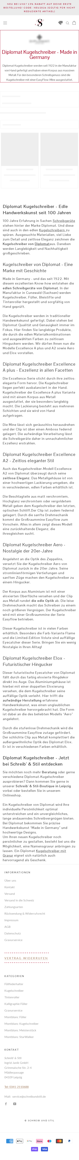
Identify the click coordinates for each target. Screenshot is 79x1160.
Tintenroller (11, 997)
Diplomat (42, 244)
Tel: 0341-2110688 (16, 1086)
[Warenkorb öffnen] (74, 23)
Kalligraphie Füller (16, 1003)
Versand (9, 893)
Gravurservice (13, 940)
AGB (7, 926)
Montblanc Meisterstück (20, 1030)
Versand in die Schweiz (19, 900)
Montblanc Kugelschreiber (21, 1023)
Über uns (10, 880)
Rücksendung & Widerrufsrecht (24, 913)
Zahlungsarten (13, 907)
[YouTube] (14, 1103)
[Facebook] (5, 1103)
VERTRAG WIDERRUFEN (26, 958)
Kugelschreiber (14, 990)
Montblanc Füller (15, 1017)
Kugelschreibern (52, 230)
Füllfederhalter (13, 984)
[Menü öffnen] (5, 22)
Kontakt (9, 887)
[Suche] (67, 22)
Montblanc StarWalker (19, 1036)
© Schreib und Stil (39, 1120)
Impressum (11, 920)
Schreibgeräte (64, 221)
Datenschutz (12, 933)
